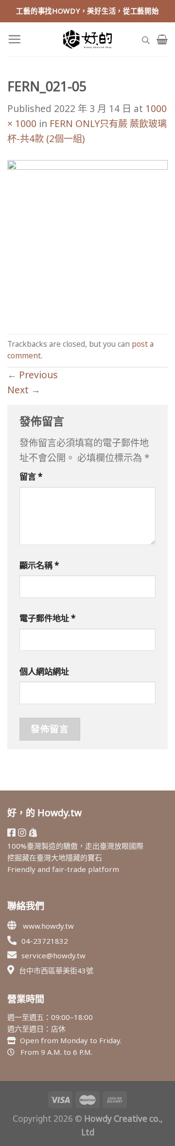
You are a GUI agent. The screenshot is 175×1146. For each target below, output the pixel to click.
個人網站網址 (44, 671)
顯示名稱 (39, 565)
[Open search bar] (146, 39)
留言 (31, 476)
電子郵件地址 (47, 618)
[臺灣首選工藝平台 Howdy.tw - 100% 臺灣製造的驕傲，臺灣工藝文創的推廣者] (87, 39)
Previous (32, 374)
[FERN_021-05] (87, 238)
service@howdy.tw (53, 955)
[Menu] (14, 39)
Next (23, 389)
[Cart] (162, 39)
